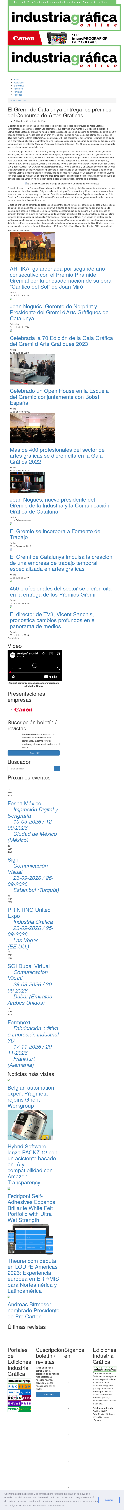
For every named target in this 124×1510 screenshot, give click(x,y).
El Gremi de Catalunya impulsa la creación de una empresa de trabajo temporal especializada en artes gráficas (61, 562)
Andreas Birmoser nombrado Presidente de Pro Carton (33, 1310)
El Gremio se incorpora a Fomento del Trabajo (56, 534)
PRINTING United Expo (31, 928)
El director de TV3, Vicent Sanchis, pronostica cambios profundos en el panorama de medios (53, 620)
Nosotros (18, 94)
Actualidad (19, 82)
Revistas (18, 91)
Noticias (22, 100)
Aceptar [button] (109, 1500)
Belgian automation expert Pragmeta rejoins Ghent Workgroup (31, 1096)
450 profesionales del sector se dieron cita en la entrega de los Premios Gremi (61, 591)
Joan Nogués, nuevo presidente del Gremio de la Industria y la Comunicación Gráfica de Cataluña (59, 505)
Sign (33, 874)
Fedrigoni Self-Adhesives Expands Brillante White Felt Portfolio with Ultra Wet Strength (31, 1207)
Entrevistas (19, 85)
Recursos (18, 88)
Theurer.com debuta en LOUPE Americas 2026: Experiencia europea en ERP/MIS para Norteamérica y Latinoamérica (33, 1275)
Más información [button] (56, 1505)
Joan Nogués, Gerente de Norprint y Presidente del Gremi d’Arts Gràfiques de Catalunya (59, 312)
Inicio (16, 79)
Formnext (33, 1043)
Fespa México (33, 821)
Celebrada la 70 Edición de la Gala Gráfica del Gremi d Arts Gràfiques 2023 (61, 341)
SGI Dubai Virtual (31, 984)
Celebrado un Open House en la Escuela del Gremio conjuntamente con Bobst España (59, 396)
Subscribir (34, 752)
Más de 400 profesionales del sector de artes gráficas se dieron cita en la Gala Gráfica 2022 (57, 455)
